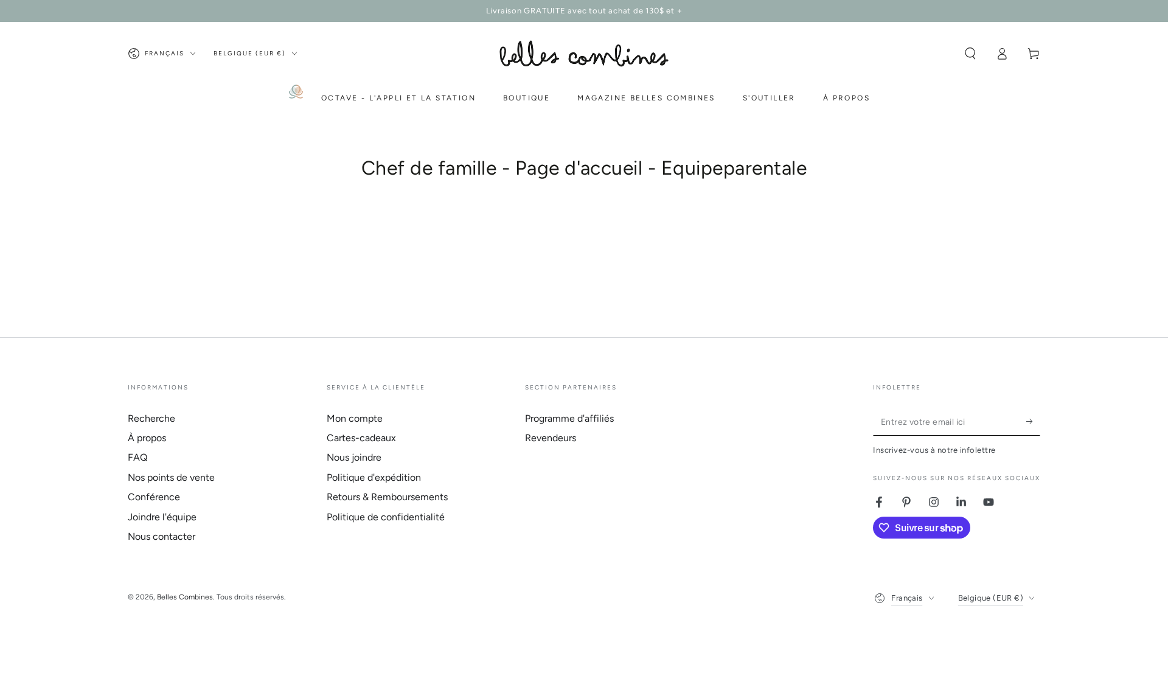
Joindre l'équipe (162, 517)
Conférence (154, 497)
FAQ (137, 457)
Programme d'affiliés (569, 418)
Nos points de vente (171, 477)
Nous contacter (161, 536)
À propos (147, 438)
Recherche (151, 418)
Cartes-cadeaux (361, 438)
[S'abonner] (1033, 421)
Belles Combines (185, 597)
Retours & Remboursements (387, 497)
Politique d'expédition (374, 477)
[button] (970, 53)
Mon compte (355, 418)
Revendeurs (550, 438)
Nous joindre (354, 457)
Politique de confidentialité (386, 517)
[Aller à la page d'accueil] (584, 53)
